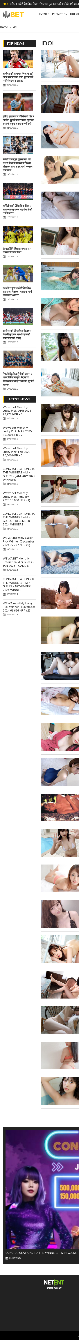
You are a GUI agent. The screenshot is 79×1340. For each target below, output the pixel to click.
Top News (15, 43)
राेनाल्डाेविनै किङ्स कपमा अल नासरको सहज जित (17, 250)
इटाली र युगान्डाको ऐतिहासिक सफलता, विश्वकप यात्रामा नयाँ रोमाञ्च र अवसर (17, 291)
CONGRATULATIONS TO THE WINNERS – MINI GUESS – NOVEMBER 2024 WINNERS (19, 584)
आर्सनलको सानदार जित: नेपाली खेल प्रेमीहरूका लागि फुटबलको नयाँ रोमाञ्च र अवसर (18, 77)
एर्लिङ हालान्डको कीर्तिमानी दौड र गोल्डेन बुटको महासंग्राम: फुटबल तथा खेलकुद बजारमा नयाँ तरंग (18, 120)
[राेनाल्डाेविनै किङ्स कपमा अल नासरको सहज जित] (18, 235)
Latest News (18, 399)
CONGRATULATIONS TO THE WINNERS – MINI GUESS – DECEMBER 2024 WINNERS (19, 519)
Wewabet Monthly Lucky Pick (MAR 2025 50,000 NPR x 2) (17, 431)
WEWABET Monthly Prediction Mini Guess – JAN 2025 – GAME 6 (18, 562)
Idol (48, 43)
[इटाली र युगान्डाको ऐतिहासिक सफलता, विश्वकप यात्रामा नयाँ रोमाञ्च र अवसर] (18, 274)
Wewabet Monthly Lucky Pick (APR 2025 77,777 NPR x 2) (17, 410)
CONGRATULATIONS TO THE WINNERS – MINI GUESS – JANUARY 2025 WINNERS (19, 474)
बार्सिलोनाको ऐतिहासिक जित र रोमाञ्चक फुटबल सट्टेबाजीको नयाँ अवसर (17, 209)
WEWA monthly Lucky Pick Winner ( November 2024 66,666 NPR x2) (19, 607)
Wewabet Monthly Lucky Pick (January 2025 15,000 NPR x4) (16, 496)
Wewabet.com (14, 14)
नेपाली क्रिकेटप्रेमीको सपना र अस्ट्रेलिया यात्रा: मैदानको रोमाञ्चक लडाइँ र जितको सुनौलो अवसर (18, 379)
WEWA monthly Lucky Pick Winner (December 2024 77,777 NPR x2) (18, 541)
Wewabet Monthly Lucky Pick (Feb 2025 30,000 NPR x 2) (16, 451)
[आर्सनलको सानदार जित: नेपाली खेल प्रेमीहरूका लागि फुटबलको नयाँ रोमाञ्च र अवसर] (18, 59)
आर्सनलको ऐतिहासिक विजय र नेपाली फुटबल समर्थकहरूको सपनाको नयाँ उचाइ (17, 334)
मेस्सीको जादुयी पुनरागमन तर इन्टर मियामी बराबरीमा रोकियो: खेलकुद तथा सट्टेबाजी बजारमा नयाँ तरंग (18, 165)
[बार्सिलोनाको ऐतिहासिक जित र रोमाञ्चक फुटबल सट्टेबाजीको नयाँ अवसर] (18, 192)
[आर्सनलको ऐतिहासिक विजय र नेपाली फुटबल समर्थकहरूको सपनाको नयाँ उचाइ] (18, 317)
